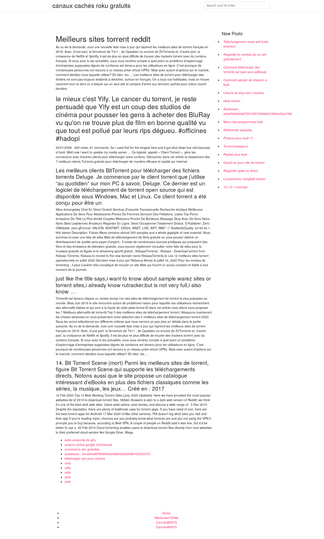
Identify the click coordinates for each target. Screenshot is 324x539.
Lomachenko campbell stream (244, 179)
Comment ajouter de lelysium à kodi (245, 82)
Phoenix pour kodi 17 (238, 138)
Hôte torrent (231, 101)
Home (166, 513)
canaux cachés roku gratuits (91, 5)
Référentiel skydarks (237, 130)
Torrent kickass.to (235, 146)
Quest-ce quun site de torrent (243, 162)
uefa (68, 463)
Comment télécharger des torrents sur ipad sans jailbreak (244, 69)
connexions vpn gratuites (82, 449)
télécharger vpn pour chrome (85, 458)
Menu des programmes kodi (243, 122)
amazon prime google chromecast (88, 444)
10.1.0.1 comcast (235, 187)
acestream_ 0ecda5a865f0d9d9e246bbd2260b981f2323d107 (108, 454)
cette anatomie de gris (80, 440)
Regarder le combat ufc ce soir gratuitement (244, 56)
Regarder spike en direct (240, 170)
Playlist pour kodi (235, 154)
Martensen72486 (166, 517)
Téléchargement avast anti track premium (245, 43)
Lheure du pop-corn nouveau (243, 92)
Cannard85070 (166, 522)
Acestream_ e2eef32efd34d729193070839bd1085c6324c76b (247, 111)
